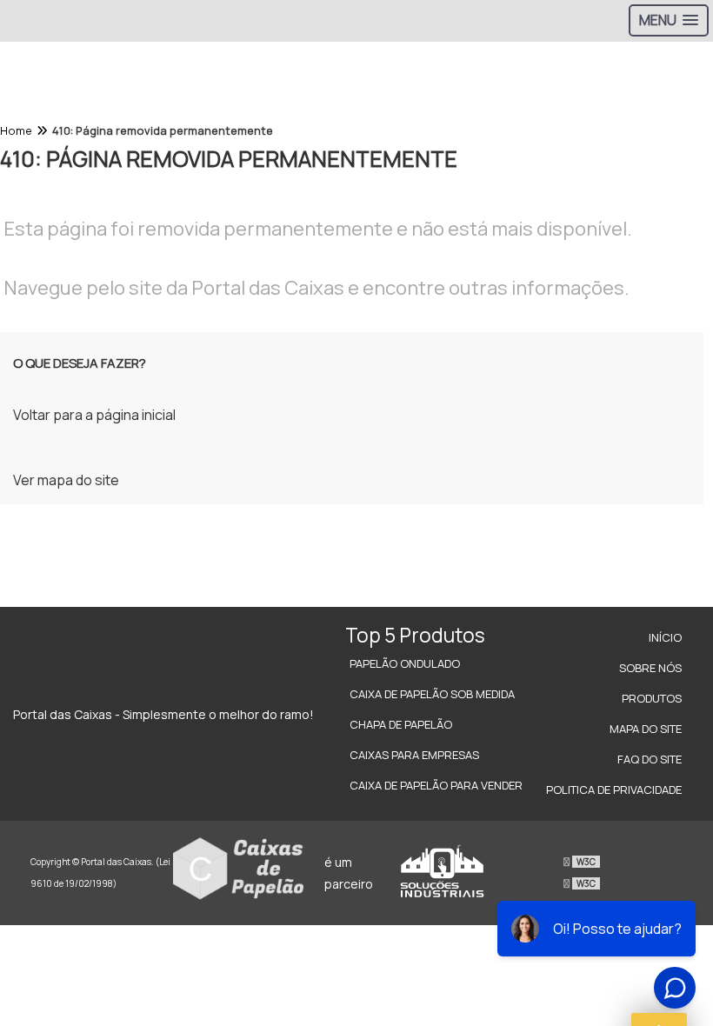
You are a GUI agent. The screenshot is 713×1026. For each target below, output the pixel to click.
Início (665, 637)
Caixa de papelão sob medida (432, 694)
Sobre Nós (650, 668)
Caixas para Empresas (414, 755)
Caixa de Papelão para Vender (436, 785)
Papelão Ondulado (405, 663)
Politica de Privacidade (614, 789)
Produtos (652, 698)
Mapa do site (646, 728)
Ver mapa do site (66, 480)
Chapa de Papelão (401, 724)
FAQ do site (649, 759)
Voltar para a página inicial (94, 414)
